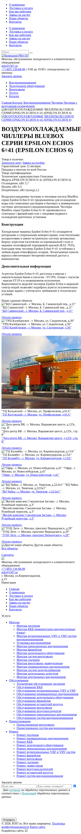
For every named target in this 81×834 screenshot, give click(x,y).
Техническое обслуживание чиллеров (41, 683)
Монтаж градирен (28, 659)
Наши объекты (18, 18)
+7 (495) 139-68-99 (13, 69)
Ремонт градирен (28, 762)
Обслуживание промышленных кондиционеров (47, 694)
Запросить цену (12, 162)
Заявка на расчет (19, 14)
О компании (17, 4)
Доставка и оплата (21, 8)
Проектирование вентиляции (35, 724)
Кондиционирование (22, 82)
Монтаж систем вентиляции (35, 656)
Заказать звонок (12, 76)
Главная (14, 589)
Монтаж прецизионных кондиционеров (42, 646)
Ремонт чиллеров (28, 735)
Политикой (29, 793)
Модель (6, 179)
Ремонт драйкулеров (30, 765)
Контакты (15, 21)
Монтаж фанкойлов (29, 649)
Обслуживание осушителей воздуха (40, 704)
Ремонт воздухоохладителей (35, 769)
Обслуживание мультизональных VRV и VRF (46, 690)
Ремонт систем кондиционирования (40, 776)
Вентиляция (17, 89)
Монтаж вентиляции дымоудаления (40, 663)
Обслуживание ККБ (30, 687)
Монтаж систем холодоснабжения (38, 670)
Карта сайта (37, 827)
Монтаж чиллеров (28, 625)
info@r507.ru (10, 65)
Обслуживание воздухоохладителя (39, 711)
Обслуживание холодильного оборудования (45, 697)
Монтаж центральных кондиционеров (41, 677)
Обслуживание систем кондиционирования (45, 717)
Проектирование (20, 721)
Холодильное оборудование (27, 86)
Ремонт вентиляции (29, 758)
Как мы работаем (20, 11)
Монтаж (14, 622)
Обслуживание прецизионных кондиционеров (47, 714)
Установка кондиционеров (34, 642)
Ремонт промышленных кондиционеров (42, 738)
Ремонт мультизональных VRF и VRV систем (46, 752)
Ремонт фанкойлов (29, 755)
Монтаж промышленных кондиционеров (43, 666)
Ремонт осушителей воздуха (35, 772)
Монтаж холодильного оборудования (40, 653)
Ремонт (13, 731)
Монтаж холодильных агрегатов (37, 673)
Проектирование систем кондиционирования (46, 728)
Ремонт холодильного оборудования (40, 745)
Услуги (13, 92)
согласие (14, 790)
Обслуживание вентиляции (34, 707)
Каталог (14, 96)
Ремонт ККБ (25, 741)
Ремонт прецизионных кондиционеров (42, 748)
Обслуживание (18, 680)
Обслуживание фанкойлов (34, 700)
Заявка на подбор (33, 162)
